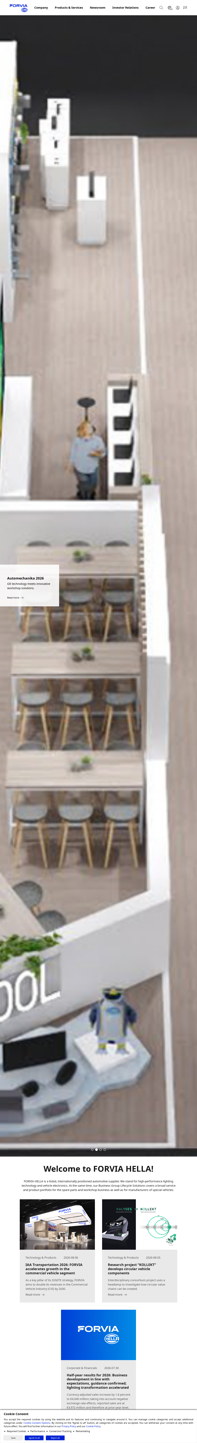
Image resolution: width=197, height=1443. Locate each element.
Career (150, 8)
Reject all (55, 1438)
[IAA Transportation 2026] (92, 1149)
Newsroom (97, 8)
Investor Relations (125, 8)
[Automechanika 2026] (96, 1149)
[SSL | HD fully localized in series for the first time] (100, 1149)
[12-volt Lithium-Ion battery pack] (104, 1149)
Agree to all (34, 1438)
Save (13, 1438)
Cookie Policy (93, 1426)
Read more (13, 601)
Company (41, 8)
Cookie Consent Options (37, 1422)
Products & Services (69, 8)
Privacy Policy (69, 1426)
